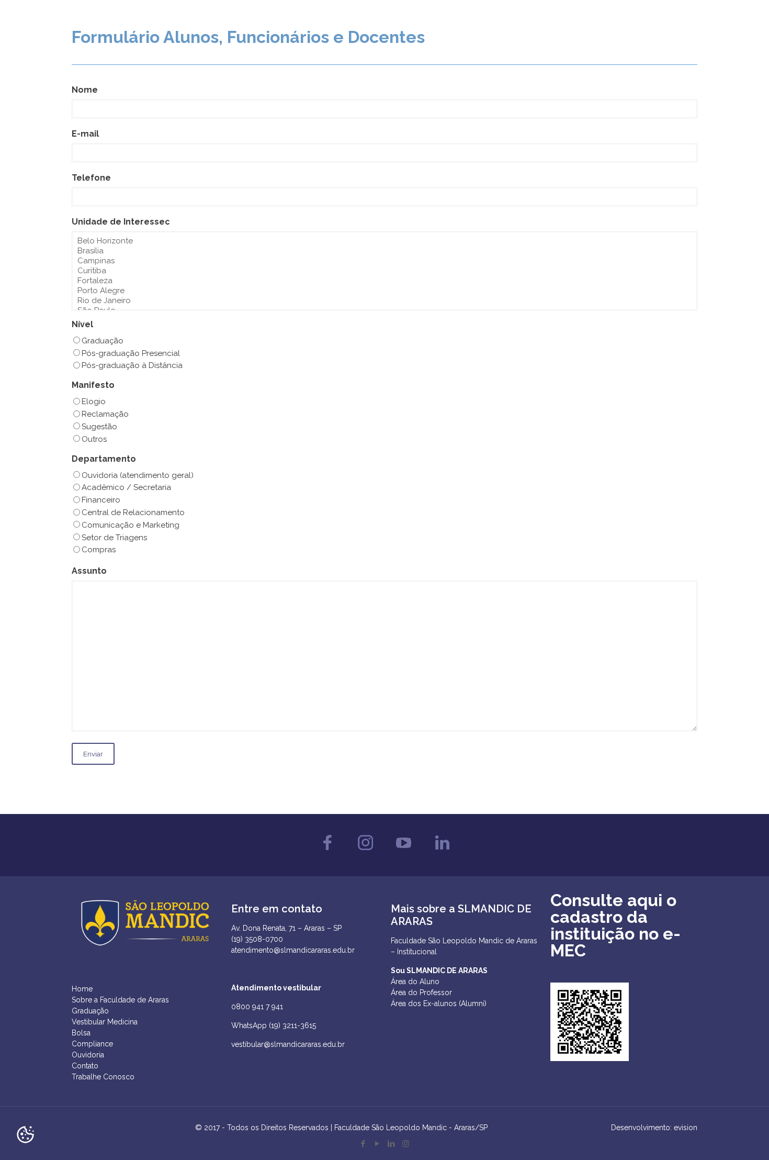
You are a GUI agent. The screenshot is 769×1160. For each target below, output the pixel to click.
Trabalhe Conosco (103, 1077)
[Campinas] (384, 261)
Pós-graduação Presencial (131, 353)
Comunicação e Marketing (130, 525)
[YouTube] (377, 1143)
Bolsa (81, 1033)
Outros (94, 439)
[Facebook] (363, 1143)
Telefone (91, 178)
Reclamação (105, 414)
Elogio (94, 401)
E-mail (85, 134)
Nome (85, 90)
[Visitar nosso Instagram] (365, 852)
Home (82, 989)
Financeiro (101, 500)
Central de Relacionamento (133, 512)
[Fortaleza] (384, 281)
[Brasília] (384, 251)
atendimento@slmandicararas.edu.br (293, 950)
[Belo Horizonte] (384, 241)
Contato (85, 1066)
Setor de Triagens (114, 537)
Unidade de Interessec (121, 222)
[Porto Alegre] (384, 291)
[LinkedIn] (391, 1143)
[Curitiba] (384, 271)
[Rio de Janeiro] (384, 301)
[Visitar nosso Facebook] (327, 852)
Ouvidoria (88, 1055)
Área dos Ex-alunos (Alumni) (439, 1003)
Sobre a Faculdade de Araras (120, 1000)
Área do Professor (421, 992)
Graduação (102, 340)
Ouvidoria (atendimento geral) (138, 475)
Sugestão (99, 426)
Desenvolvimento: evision (654, 1127)
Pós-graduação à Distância (132, 365)
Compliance (92, 1044)
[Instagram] (405, 1143)
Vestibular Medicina (105, 1022)
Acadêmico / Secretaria (126, 487)
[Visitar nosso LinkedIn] (442, 852)
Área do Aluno (415, 981)
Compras (99, 549)
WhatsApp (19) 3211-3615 (273, 1025)
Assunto (89, 571)
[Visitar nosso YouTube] (404, 852)
